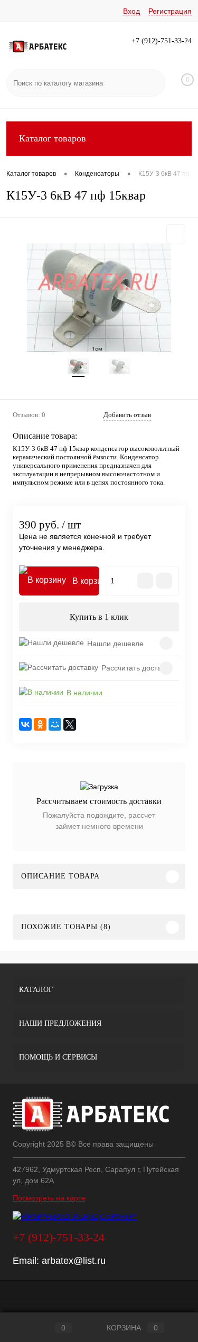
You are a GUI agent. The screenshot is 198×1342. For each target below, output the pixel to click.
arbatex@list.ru (74, 1260)
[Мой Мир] (55, 724)
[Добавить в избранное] (175, 233)
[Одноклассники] (40, 724)
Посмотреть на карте (49, 1198)
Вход (131, 11)
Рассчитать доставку (136, 668)
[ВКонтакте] (25, 724)
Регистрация (170, 11)
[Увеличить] (99, 297)
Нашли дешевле (115, 643)
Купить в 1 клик (99, 616)
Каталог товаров (52, 138)
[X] (69, 724)
